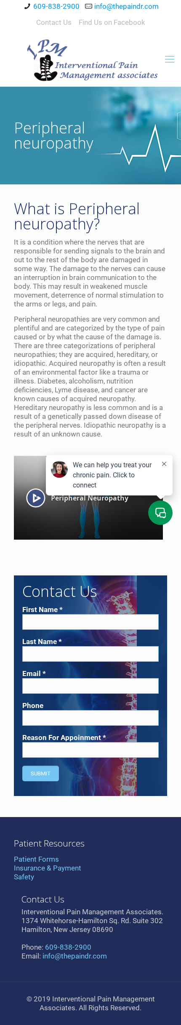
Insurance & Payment (47, 868)
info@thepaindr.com (126, 6)
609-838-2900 (56, 6)
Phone (32, 705)
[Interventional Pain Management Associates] (90, 59)
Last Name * (42, 641)
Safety (24, 877)
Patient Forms (36, 859)
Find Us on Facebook (112, 22)
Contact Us (54, 22)
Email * (34, 673)
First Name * (42, 609)
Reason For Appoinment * (64, 737)
